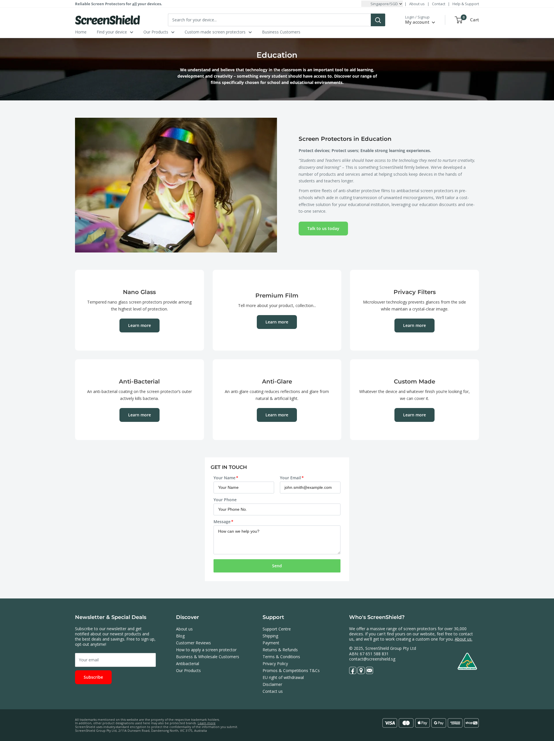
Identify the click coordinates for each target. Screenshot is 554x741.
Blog (180, 636)
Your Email (290, 477)
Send (277, 565)
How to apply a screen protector (206, 649)
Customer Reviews (193, 642)
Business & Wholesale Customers (207, 656)
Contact (438, 3)
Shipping (270, 636)
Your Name (224, 477)
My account (418, 22)
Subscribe (93, 677)
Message (222, 521)
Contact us (273, 691)
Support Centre (277, 629)
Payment (271, 642)
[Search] (378, 20)
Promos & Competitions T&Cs (291, 670)
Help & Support (465, 3)
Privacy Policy (275, 663)
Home (81, 32)
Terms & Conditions (281, 656)
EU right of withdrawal (283, 677)
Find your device (112, 32)
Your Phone (225, 499)
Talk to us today (323, 228)
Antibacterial (187, 663)
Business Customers (281, 32)
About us (417, 3)
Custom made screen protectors (215, 32)
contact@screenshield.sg (372, 659)
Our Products (155, 32)
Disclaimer (272, 684)
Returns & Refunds (280, 649)
